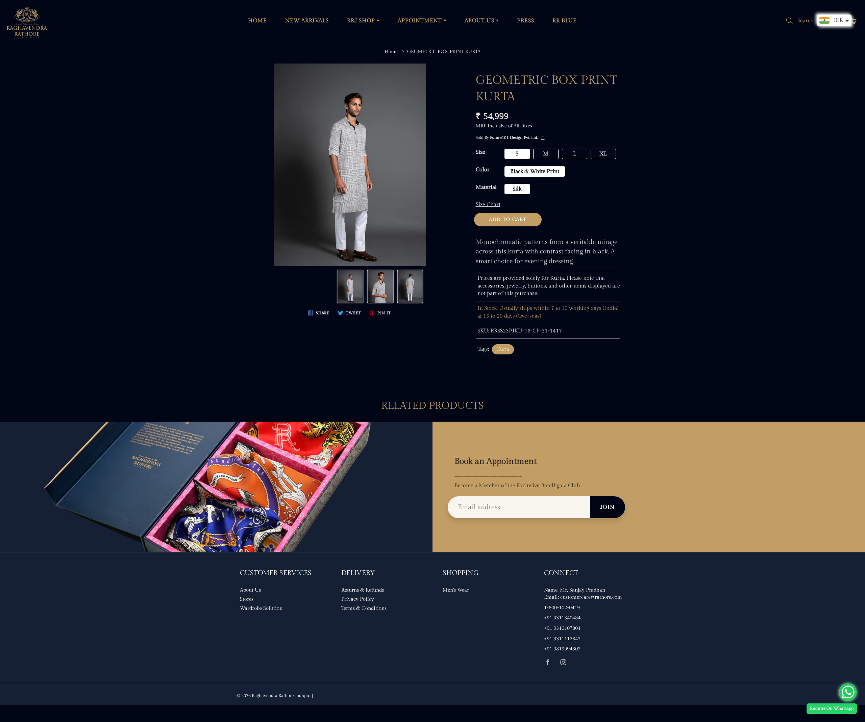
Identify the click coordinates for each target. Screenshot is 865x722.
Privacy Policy (357, 599)
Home (391, 51)
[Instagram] (563, 662)
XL (603, 154)
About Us (250, 590)
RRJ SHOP (362, 21)
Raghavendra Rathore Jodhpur (281, 695)
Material (486, 187)
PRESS (525, 21)
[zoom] (350, 165)
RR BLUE (564, 21)
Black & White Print (534, 171)
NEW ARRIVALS (307, 21)
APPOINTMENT (421, 21)
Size (480, 152)
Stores (246, 599)
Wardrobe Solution (261, 608)
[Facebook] (547, 662)
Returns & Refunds (362, 590)
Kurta (503, 349)
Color (483, 170)
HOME (257, 21)
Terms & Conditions (364, 608)
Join (607, 507)
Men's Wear (456, 590)
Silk (517, 189)
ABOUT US (480, 21)
